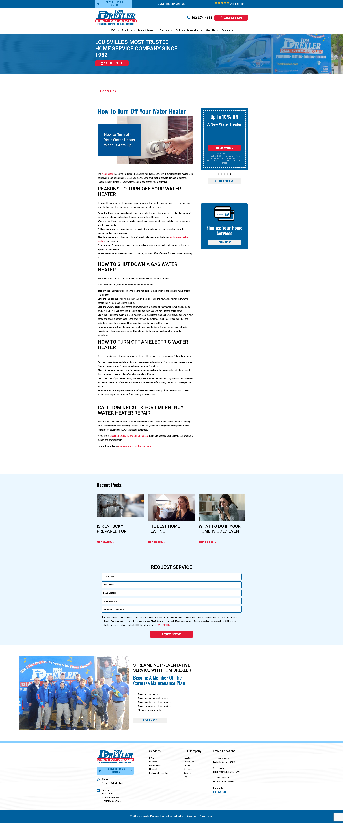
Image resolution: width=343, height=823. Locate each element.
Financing (188, 769)
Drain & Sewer (155, 765)
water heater (107, 174)
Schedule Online (232, 17)
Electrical (153, 769)
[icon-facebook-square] (214, 792)
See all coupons (223, 181)
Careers (187, 765)
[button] (218, 174)
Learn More (224, 242)
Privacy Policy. (163, 625)
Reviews (187, 773)
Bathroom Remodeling (158, 773)
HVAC (151, 758)
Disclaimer (192, 816)
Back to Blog (108, 91)
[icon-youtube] (225, 792)
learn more (150, 720)
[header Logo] (120, 17)
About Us (187, 758)
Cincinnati (114, 436)
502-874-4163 (201, 17)
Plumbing (153, 762)
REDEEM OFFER (223, 147)
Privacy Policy (206, 816)
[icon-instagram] (219, 792)
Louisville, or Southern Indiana (134, 436)
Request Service (171, 634)
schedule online (113, 63)
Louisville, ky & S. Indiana (114, 4)
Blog (185, 777)
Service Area (189, 762)
